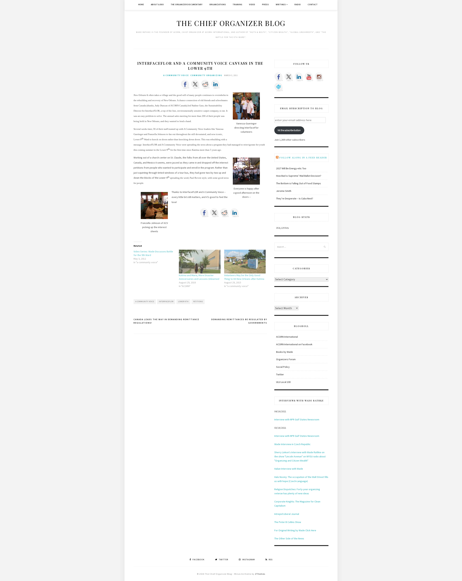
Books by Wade (284, 352)
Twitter (280, 374)
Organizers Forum (286, 359)
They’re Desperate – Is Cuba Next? (294, 198)
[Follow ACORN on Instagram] (319, 76)
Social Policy (283, 366)
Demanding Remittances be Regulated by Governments (239, 321)
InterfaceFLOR (166, 301)
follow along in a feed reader (303, 157)
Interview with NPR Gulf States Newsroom (296, 419)
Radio (298, 4)
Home (141, 4)
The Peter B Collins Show (287, 522)
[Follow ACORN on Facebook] (278, 76)
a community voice (176, 75)
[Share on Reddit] (205, 84)
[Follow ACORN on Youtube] (309, 76)
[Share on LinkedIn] (215, 84)
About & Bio (157, 4)
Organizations (217, 4)
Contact (312, 4)
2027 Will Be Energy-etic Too (291, 168)
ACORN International (287, 336)
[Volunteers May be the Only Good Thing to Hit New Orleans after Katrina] (245, 261)
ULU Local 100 (283, 382)
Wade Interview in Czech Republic (292, 444)
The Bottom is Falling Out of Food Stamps (298, 183)
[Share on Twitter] (195, 84)
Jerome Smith (283, 191)
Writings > (282, 4)
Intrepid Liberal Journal (286, 514)
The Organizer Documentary (186, 4)
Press (265, 4)
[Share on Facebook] (185, 84)
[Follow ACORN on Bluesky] (278, 87)
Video (252, 4)
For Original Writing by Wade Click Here (295, 530)
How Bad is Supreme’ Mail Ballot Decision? (298, 175)
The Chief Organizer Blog (231, 23)
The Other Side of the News (289, 538)
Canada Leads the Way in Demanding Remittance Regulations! (166, 321)
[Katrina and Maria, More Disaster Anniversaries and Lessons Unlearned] (200, 261)
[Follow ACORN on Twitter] (288, 76)
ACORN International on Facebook (294, 344)
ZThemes (260, 574)
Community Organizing (206, 75)
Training (237, 4)
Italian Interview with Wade (288, 468)
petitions (198, 301)
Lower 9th (183, 301)
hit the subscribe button (289, 130)
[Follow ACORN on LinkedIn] (299, 76)
